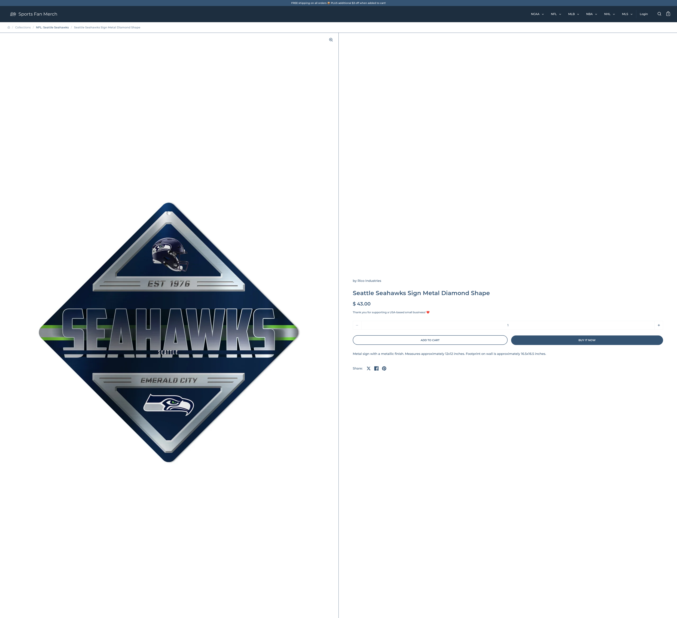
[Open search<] (659, 14)
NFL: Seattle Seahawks (52, 27)
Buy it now (587, 340)
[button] (658, 325)
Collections (23, 27)
